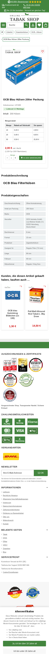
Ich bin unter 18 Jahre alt (24, 651)
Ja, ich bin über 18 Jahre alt (24, 643)
